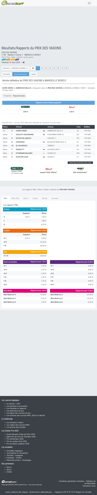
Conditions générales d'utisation (71, 481)
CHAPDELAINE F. (54, 149)
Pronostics (6, 74)
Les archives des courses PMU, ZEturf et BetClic (26, 415)
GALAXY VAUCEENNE (25, 134)
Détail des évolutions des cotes (80, 163)
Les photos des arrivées (16, 427)
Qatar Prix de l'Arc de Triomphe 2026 (21, 437)
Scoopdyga (26, 460)
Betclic (44, 198)
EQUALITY (20, 149)
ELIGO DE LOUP (22, 157)
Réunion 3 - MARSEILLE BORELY (15, 68)
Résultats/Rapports (20, 74)
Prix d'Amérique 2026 (15, 439)
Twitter (19, 458)
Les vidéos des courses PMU (18, 425)
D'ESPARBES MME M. (55, 134)
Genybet (55, 198)
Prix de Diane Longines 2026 (18, 444)
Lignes (33, 74)
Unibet (35, 198)
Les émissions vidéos (15, 422)
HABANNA (20, 142)
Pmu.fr (9, 467)
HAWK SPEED (21, 131)
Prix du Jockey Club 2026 (17, 441)
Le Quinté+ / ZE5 (13, 404)
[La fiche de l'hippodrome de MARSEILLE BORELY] (33, 68)
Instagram (19, 455)
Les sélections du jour (15, 411)
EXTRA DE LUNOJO (23, 138)
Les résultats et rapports (16, 408)
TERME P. (51, 146)
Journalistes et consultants (17, 453)
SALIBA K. (51, 157)
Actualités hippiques (15, 451)
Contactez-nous (89, 486)
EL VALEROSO (21, 146)
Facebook (10, 458)
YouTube (10, 455)
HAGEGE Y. (51, 138)
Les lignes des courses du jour (19, 413)
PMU (5, 198)
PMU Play (15, 198)
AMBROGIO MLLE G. (55, 131)
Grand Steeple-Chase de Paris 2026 (21, 434)
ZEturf (25, 198)
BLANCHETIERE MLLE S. (56, 142)
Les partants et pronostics (17, 406)
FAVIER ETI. (51, 153)
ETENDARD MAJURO (24, 153)
